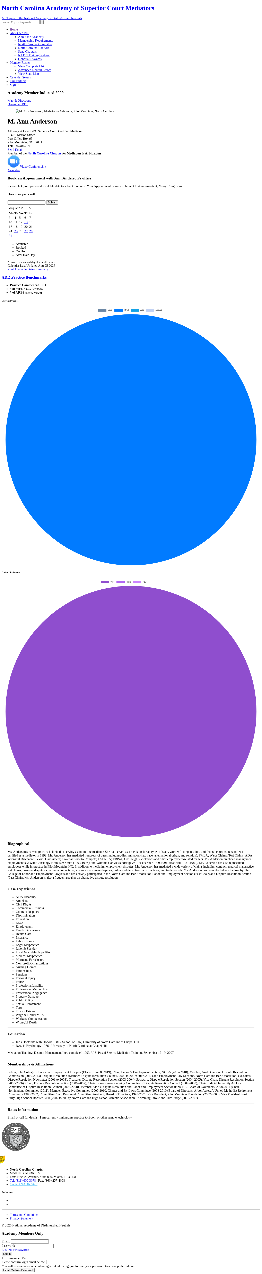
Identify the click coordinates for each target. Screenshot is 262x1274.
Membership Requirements (35, 40)
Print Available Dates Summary (28, 269)
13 (26, 222)
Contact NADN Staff (23, 1184)
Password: (8, 1245)
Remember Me (16, 1258)
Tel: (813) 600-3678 (23, 1180)
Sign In (14, 84)
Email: (6, 1241)
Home (14, 29)
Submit (52, 202)
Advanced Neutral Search (34, 70)
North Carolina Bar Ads (33, 48)
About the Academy (31, 37)
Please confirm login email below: (23, 1262)
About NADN (19, 33)
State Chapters (27, 51)
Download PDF (18, 104)
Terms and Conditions (24, 1214)
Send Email (15, 149)
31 (10, 235)
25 (16, 231)
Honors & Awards (30, 59)
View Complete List (31, 66)
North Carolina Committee (35, 44)
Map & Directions (19, 100)
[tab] (131, 277)
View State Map (28, 73)
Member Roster (20, 62)
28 (31, 231)
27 (26, 231)
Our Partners (18, 81)
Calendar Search (20, 77)
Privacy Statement (21, 1218)
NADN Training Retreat (34, 55)
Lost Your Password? (15, 1249)
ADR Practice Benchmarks (24, 277)
